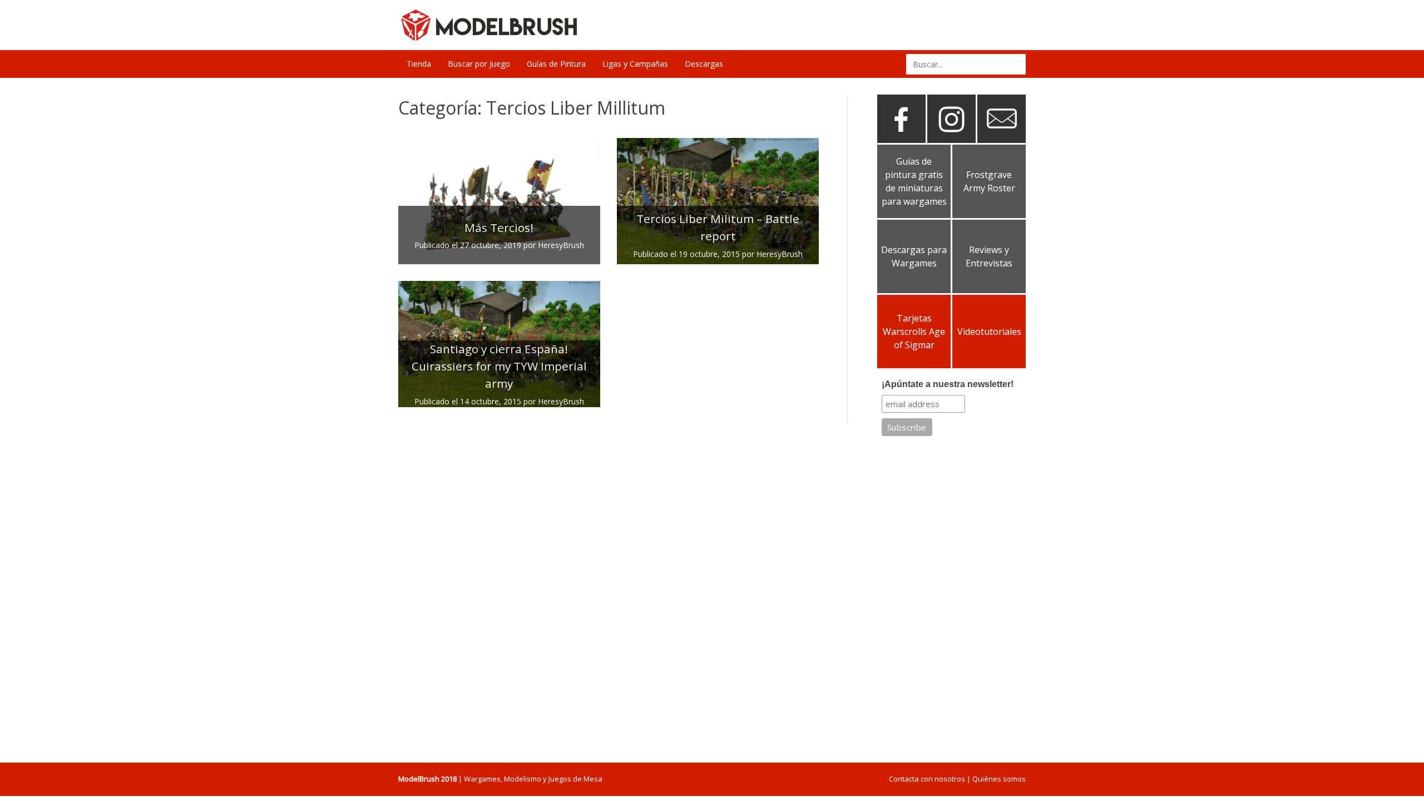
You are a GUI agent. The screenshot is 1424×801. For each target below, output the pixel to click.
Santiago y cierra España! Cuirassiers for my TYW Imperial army (499, 366)
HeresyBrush (561, 245)
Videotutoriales (989, 331)
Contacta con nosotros (927, 779)
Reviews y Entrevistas (989, 256)
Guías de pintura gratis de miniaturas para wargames (914, 181)
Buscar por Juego (479, 63)
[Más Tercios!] (499, 201)
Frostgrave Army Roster (989, 181)
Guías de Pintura (556, 63)
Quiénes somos (999, 779)
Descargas (704, 63)
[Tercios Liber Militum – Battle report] (718, 201)
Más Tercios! (498, 227)
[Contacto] (1001, 138)
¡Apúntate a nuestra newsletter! (947, 384)
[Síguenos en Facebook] (901, 138)
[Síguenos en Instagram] (951, 138)
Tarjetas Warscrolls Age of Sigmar (914, 331)
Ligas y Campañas (635, 63)
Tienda (419, 63)
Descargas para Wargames (914, 256)
